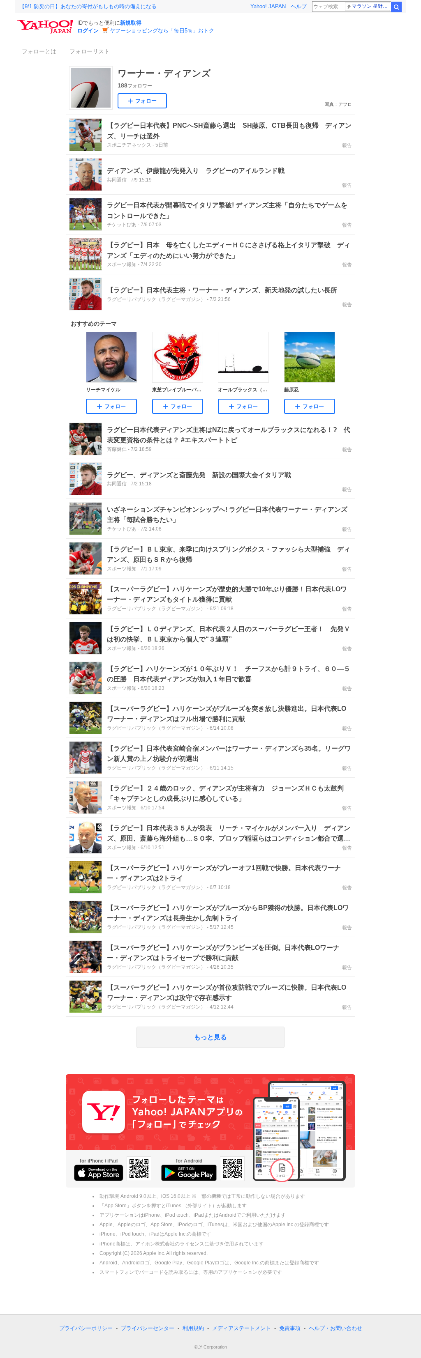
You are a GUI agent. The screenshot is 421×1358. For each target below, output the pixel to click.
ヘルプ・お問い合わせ (335, 1328)
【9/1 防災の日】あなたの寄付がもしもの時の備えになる (88, 6)
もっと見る (210, 1037)
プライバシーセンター (147, 1328)
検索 (396, 7)
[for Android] (189, 1173)
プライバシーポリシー (86, 1328)
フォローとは (39, 51)
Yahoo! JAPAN (268, 6)
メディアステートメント (241, 1328)
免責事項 (290, 1328)
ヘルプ (299, 6)
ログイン (88, 31)
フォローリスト (89, 51)
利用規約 (193, 1328)
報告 (347, 145)
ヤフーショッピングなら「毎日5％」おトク (162, 31)
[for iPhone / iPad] (98, 1173)
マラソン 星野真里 (371, 6)
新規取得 (130, 23)
